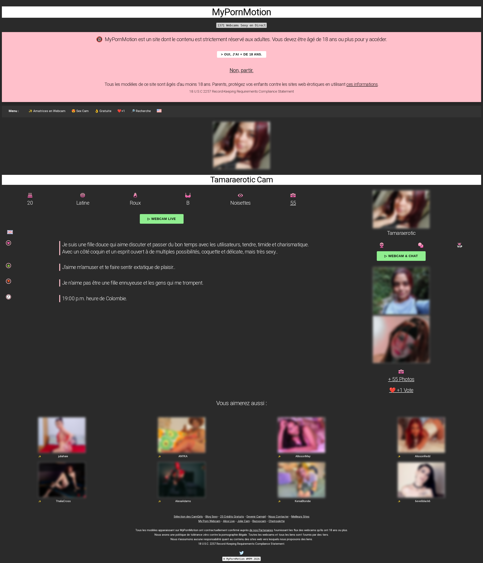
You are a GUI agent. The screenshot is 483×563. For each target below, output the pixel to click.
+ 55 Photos (401, 379)
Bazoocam (259, 521)
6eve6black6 (422, 501)
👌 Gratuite (103, 111)
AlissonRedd (422, 456)
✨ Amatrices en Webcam (46, 111)
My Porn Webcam (209, 521)
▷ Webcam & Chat (401, 256)
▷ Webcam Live (162, 218)
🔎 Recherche (141, 111)
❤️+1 (121, 111)
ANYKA (183, 456)
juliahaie (63, 456)
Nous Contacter (278, 516)
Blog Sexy (211, 516)
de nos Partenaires (261, 530)
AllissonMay (302, 456)
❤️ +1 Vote (401, 390)
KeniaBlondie (303, 501)
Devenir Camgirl (256, 516)
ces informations (362, 84)
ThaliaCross (63, 501)
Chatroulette (277, 521)
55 (293, 203)
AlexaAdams (183, 501)
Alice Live (229, 521)
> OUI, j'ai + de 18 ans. (241, 54)
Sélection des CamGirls (188, 516)
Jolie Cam (243, 521)
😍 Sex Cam (80, 111)
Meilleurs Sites (300, 516)
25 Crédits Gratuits (232, 516)
